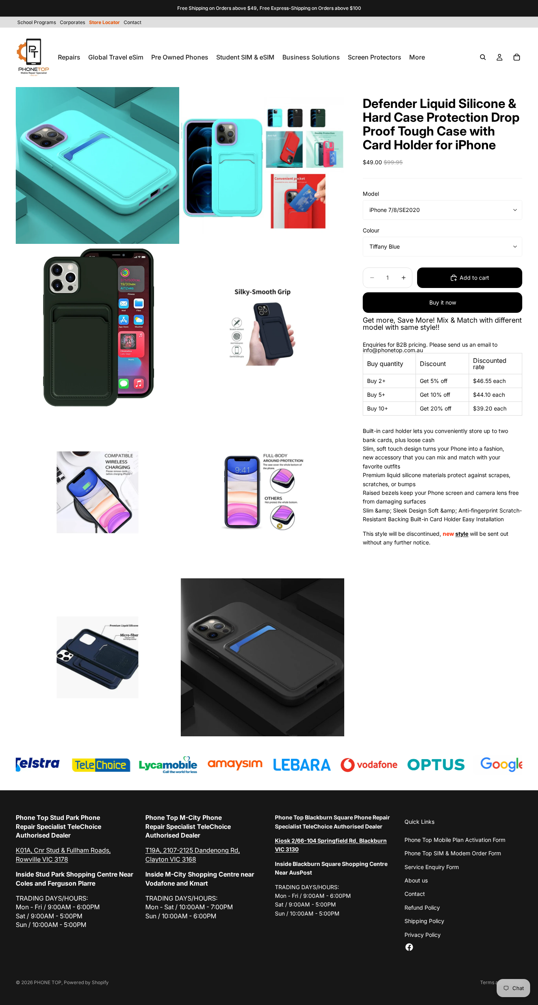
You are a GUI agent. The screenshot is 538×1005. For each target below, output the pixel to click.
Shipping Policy (424, 921)
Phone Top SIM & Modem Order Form (452, 853)
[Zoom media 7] (97, 657)
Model (371, 193)
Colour (371, 230)
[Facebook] (409, 947)
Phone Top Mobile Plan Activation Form (454, 839)
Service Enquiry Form (431, 867)
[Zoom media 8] (262, 657)
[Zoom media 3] (97, 327)
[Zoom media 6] (262, 492)
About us (416, 880)
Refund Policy (422, 907)
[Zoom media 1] (97, 165)
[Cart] (516, 57)
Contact (414, 893)
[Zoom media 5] (97, 492)
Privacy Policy (422, 934)
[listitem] (417, 57)
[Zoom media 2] (262, 165)
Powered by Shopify (86, 982)
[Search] (483, 57)
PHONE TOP (47, 982)
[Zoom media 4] (262, 327)
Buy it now (442, 302)
